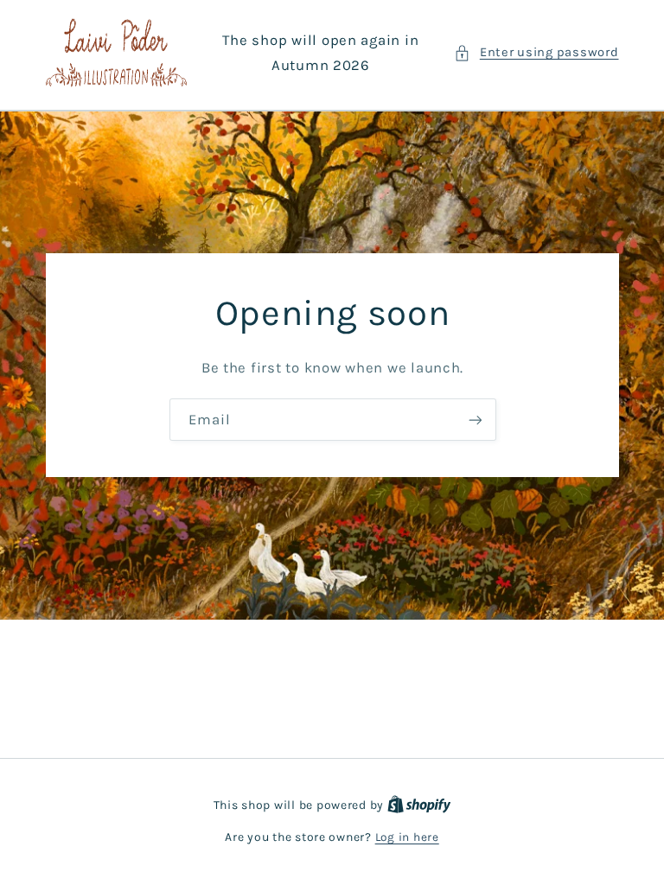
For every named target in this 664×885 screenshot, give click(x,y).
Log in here (407, 837)
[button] (536, 52)
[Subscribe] (475, 419)
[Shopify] (419, 805)
